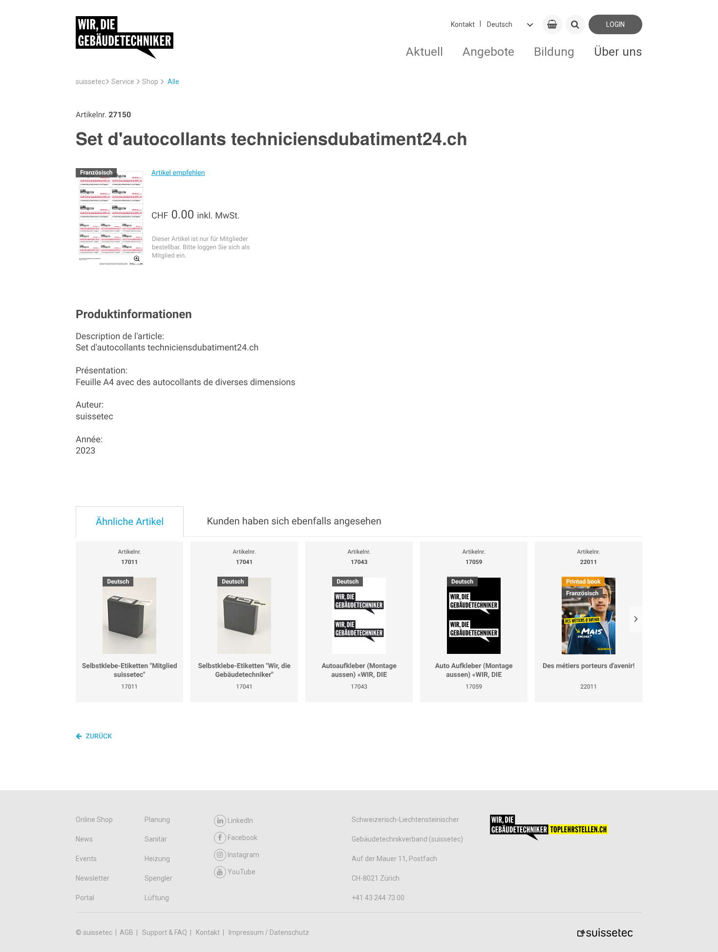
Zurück (98, 736)
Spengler (158, 878)
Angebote (488, 51)
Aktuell (424, 51)
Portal (85, 898)
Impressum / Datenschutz (269, 932)
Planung (157, 819)
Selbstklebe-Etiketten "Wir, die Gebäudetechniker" (244, 670)
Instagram (243, 855)
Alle (173, 82)
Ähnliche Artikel (130, 521)
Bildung (554, 51)
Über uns (618, 51)
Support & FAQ (165, 932)
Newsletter (92, 878)
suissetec (90, 82)
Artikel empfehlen (178, 173)
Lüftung (157, 898)
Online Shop (94, 819)
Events (86, 859)
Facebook (242, 838)
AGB (127, 932)
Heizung (157, 859)
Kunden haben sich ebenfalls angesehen (294, 521)
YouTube (241, 872)
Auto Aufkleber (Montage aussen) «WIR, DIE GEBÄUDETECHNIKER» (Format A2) (473, 670)
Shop (150, 82)
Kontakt (463, 24)
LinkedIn (240, 820)
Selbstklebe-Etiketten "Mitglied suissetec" (129, 670)
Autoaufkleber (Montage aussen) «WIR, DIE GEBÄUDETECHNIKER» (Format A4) (359, 670)
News (84, 839)
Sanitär (156, 839)
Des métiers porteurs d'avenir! (588, 666)
